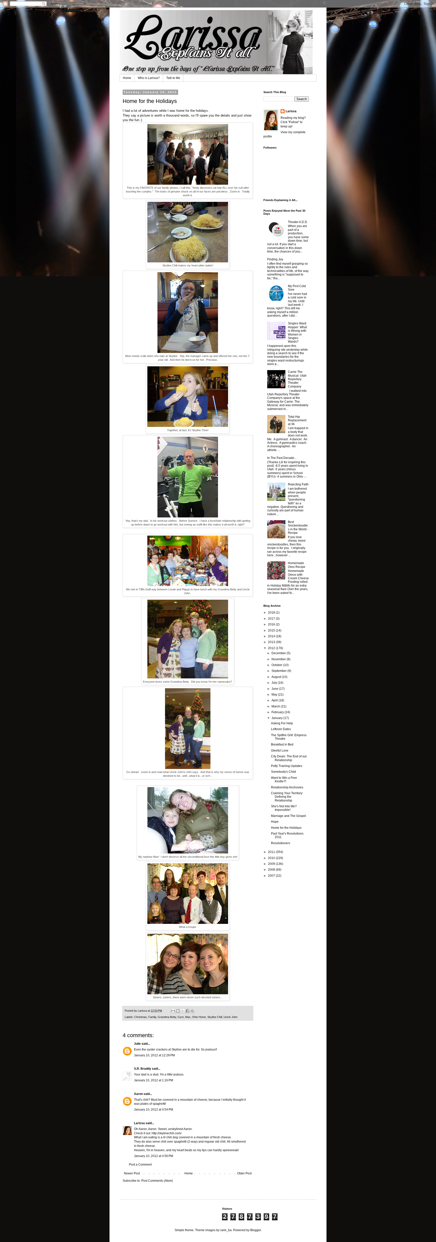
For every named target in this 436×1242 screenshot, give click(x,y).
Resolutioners (280, 843)
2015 (272, 630)
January (277, 718)
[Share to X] (182, 1010)
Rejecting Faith (298, 484)
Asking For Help (282, 723)
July (274, 682)
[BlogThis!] (177, 1010)
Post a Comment (140, 1164)
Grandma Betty (167, 1016)
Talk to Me (173, 78)
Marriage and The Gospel (288, 816)
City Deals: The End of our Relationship (289, 758)
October (277, 665)
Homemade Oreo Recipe (296, 564)
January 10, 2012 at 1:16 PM (153, 1080)
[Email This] (173, 1010)
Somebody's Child (283, 772)
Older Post (244, 1173)
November (279, 659)
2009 (272, 864)
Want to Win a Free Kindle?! (284, 779)
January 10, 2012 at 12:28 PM (154, 1055)
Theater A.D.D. (298, 222)
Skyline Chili (214, 1016)
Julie (137, 1043)
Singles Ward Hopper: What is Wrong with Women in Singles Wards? (297, 332)
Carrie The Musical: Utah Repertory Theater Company (297, 379)
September (279, 671)
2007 (272, 875)
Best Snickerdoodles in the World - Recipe (298, 527)
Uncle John (230, 1016)
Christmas (140, 1016)
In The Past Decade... (281, 458)
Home (127, 78)
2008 (272, 869)
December (279, 653)
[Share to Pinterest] (192, 1010)
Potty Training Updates (286, 766)
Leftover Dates (281, 729)
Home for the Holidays (286, 828)
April (275, 700)
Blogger (255, 1230)
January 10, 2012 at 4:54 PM (153, 1109)
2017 (272, 618)
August (276, 677)
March (276, 706)
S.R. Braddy (142, 1068)
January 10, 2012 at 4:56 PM (153, 1156)
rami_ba (226, 1230)
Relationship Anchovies (287, 787)
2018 (272, 612)
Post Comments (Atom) (157, 1180)
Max (187, 1016)
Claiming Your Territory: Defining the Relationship (287, 796)
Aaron (138, 1094)
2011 (272, 852)
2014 (272, 636)
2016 (272, 624)
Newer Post (132, 1173)
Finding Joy (275, 259)
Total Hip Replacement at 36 (297, 420)
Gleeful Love (279, 750)
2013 (272, 642)
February (278, 712)
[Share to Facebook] (187, 1010)
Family (152, 1016)
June (275, 689)
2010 (272, 858)
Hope (275, 821)
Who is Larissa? (149, 78)
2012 (272, 648)
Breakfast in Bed (282, 744)
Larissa (139, 1123)
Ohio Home (199, 1016)
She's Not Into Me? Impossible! (284, 808)
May (274, 694)
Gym (181, 1016)
